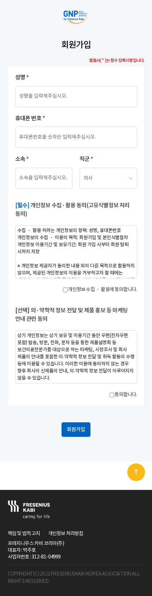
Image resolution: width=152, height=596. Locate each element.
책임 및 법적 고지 (24, 534)
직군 (86, 159)
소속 (22, 159)
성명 (22, 77)
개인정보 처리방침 (65, 534)
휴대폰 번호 (30, 118)
